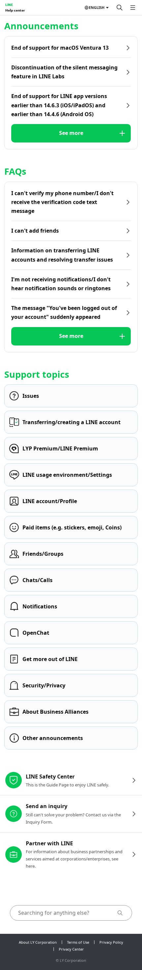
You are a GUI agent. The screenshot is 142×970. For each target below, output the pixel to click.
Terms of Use (78, 942)
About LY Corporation (38, 942)
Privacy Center (71, 949)
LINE (9, 4)
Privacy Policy (111, 942)
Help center (15, 10)
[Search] (119, 7)
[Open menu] (132, 7)
